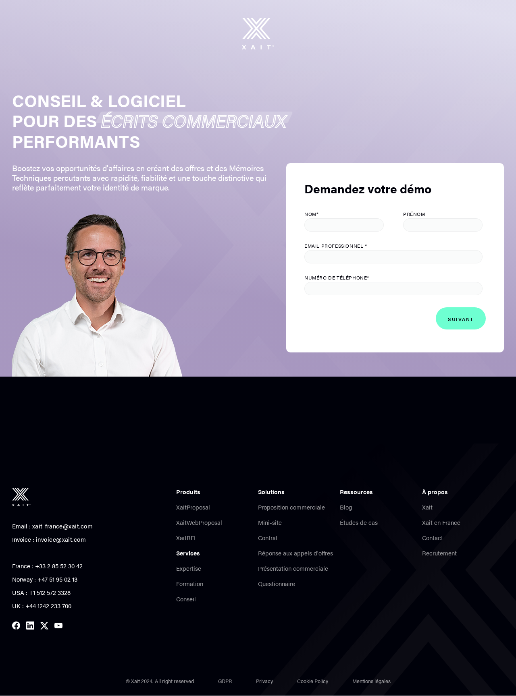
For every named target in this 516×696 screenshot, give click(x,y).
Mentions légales (371, 681)
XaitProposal (193, 507)
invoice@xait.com (61, 539)
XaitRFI (186, 537)
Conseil (186, 599)
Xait (427, 507)
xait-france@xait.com (62, 526)
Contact (432, 537)
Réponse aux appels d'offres (295, 553)
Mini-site (270, 522)
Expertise (188, 568)
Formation (189, 583)
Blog (346, 507)
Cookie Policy (312, 681)
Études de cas (359, 522)
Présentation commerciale (293, 568)
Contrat (268, 537)
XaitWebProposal (199, 522)
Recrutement (439, 553)
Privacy (264, 681)
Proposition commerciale (291, 507)
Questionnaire (276, 583)
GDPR (225, 681)
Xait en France (441, 522)
